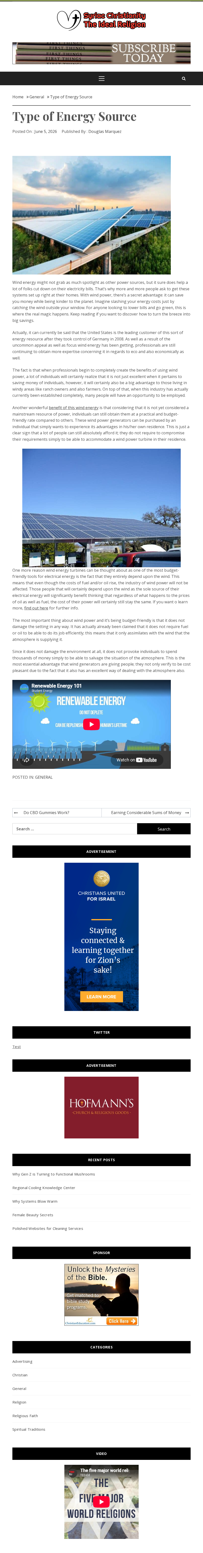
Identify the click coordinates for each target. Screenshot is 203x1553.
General (44, 777)
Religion (19, 1402)
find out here (36, 608)
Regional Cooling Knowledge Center (43, 1187)
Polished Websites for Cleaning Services (47, 1228)
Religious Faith (25, 1415)
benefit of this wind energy (74, 407)
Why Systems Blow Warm (34, 1201)
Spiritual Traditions (28, 1429)
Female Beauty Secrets (32, 1214)
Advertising (22, 1361)
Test (16, 1046)
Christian (19, 1374)
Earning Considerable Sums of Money (146, 812)
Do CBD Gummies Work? (46, 812)
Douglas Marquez (105, 131)
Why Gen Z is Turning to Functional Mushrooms (53, 1174)
